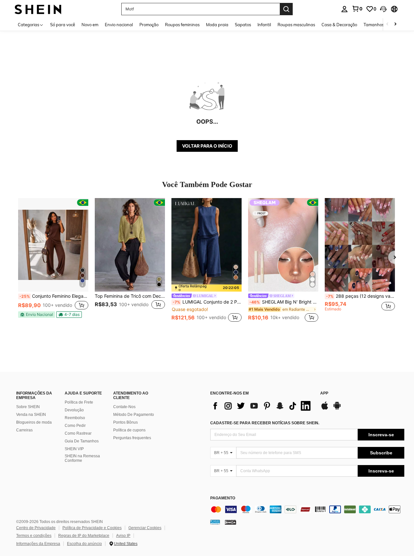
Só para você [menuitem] (62, 24)
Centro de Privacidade (36, 528)
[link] (357, 9)
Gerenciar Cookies (144, 528)
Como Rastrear (78, 433)
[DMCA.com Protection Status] (230, 521)
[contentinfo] (307, 509)
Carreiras (24, 430)
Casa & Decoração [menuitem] (339, 24)
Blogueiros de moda (34, 422)
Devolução (74, 410)
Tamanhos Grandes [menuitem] (383, 24)
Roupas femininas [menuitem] (182, 24)
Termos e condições (33, 535)
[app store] (324, 408)
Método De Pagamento (133, 414)
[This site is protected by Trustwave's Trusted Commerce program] (215, 521)
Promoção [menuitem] (148, 24)
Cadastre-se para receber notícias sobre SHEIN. (264, 423)
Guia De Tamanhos (82, 441)
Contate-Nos (124, 407)
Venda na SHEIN (31, 414)
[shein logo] (38, 8)
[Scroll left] (387, 24)
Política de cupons (129, 430)
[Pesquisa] (286, 9)
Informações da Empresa (38, 543)
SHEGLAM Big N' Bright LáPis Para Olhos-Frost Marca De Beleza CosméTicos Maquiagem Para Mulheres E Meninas (283, 302)
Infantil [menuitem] (264, 24)
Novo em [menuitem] (90, 24)
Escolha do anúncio (84, 543)
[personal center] (344, 9)
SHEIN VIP (74, 449)
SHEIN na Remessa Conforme (82, 458)
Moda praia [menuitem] (217, 24)
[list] (262, 406)
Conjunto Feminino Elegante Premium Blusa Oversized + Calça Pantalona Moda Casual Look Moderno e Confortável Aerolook (53, 296)
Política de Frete (79, 402)
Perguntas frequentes (132, 438)
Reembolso (75, 418)
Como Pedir (75, 425)
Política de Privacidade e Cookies (92, 528)
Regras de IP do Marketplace (83, 535)
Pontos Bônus (125, 422)
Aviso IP (123, 535)
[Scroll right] (395, 24)
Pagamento (222, 498)
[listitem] (53, 260)
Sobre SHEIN (28, 407)
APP (324, 393)
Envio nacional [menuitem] (119, 24)
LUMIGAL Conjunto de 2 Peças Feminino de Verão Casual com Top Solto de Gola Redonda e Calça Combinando (207, 302)
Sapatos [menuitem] (243, 24)
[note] (36, 314)
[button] (383, 9)
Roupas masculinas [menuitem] (296, 24)
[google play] (337, 408)
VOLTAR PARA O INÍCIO (207, 146)
